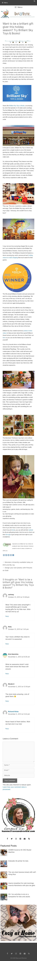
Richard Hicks (13, 711)
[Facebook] (7, 839)
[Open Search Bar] (34, 1)
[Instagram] (16, 839)
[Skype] (29, 839)
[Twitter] (11, 839)
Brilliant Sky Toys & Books (17, 105)
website (31, 530)
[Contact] (24, 839)
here (4, 337)
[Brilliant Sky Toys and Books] (17, 101)
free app (8, 534)
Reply (7, 616)
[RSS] (29, 954)
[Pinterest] (20, 839)
